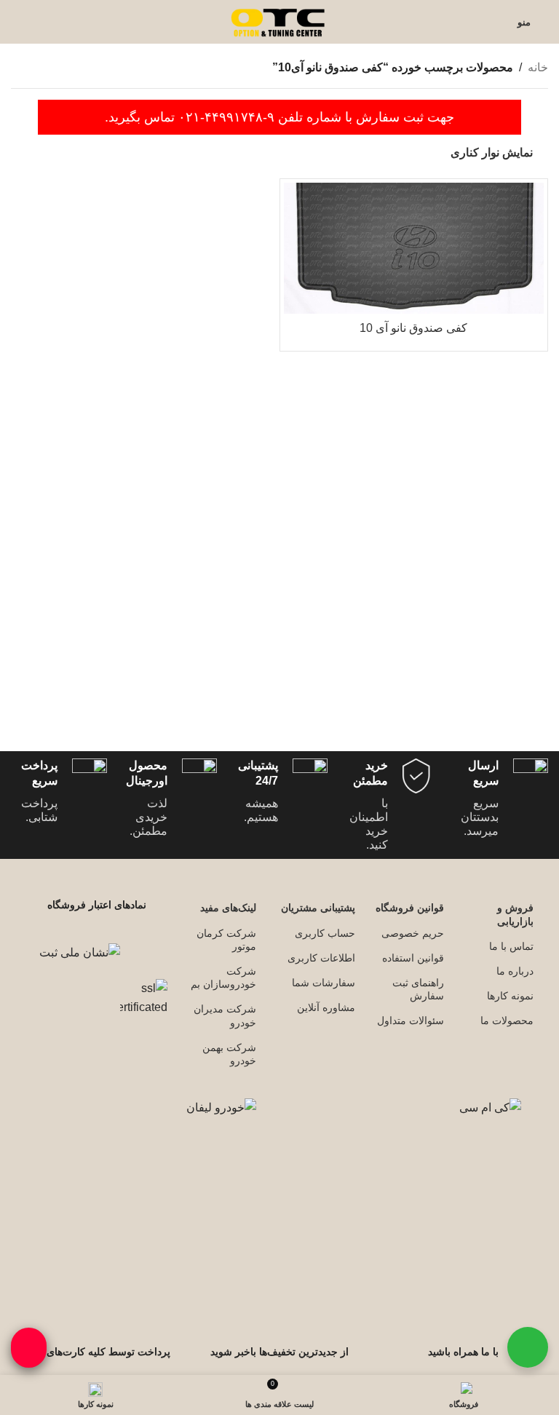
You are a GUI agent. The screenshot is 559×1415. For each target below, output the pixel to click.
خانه (538, 67)
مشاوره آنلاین (326, 1007)
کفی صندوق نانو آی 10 (413, 328)
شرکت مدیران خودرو (225, 1015)
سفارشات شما (323, 982)
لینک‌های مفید (228, 907)
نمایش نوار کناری (492, 152)
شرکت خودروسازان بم (223, 977)
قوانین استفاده (413, 958)
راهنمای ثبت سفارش (418, 989)
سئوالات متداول (410, 1020)
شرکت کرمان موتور (226, 939)
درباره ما (515, 971)
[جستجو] (15, 21)
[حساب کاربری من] (497, 21)
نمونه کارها (510, 996)
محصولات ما (507, 1020)
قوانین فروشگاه (410, 907)
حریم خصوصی (412, 933)
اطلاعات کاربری (321, 958)
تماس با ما (511, 946)
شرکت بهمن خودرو (229, 1054)
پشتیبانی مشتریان (318, 907)
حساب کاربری (325, 933)
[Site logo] (279, 21)
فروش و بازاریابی (515, 914)
